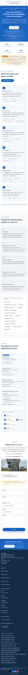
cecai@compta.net (8, 363)
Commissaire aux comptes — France (9, 643)
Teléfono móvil (6, 503)
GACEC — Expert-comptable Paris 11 (9, 658)
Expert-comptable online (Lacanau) (8, 652)
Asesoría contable (5, 571)
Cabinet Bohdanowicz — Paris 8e (8, 637)
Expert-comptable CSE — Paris (7, 641)
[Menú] (26, 2)
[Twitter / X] (10, 671)
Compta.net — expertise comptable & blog (10, 648)
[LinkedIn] (13, 671)
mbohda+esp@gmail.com (9, 404)
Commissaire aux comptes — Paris (8, 645)
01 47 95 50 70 (7, 373)
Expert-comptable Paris (21, 654)
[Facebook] (15, 671)
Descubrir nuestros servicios (14, 31)
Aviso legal (11, 673)
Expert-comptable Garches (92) (8, 654)
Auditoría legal (4, 574)
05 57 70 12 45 (8, 402)
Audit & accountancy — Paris (7, 635)
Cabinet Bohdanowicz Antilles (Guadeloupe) (10, 650)
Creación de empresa (5, 584)
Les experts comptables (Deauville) (8, 662)
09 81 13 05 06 (8, 396)
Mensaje (5, 515)
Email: (14, 456)
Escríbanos (19, 546)
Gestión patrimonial (5, 577)
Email (4, 496)
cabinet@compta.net (8, 374)
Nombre (5, 490)
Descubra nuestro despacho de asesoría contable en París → (14, 205)
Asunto (4, 509)
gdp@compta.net (7, 386)
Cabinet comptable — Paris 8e (7, 639)
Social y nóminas (4, 581)
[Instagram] (17, 671)
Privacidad (16, 673)
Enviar (14, 529)
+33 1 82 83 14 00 (14, 3)
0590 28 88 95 (7, 384)
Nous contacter (17, 63)
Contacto (15, 27)
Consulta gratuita (7, 80)
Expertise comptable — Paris (7, 660)
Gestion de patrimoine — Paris (7, 656)
